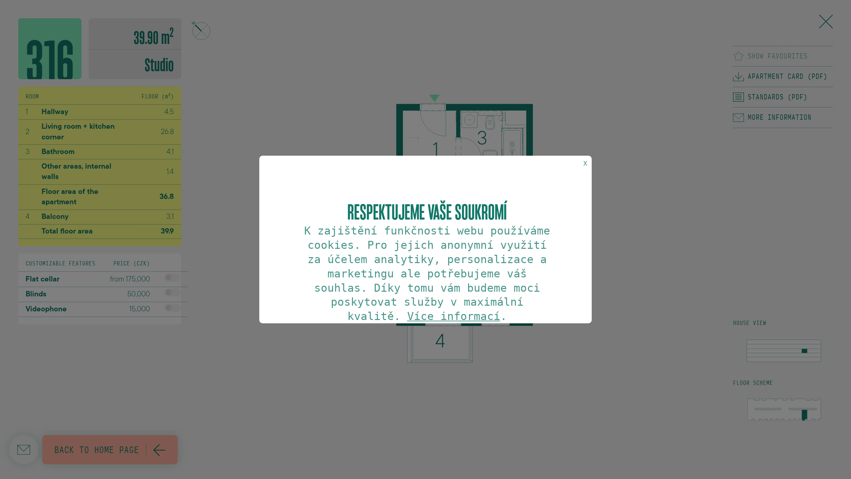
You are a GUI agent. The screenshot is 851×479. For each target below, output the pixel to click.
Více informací (453, 316)
